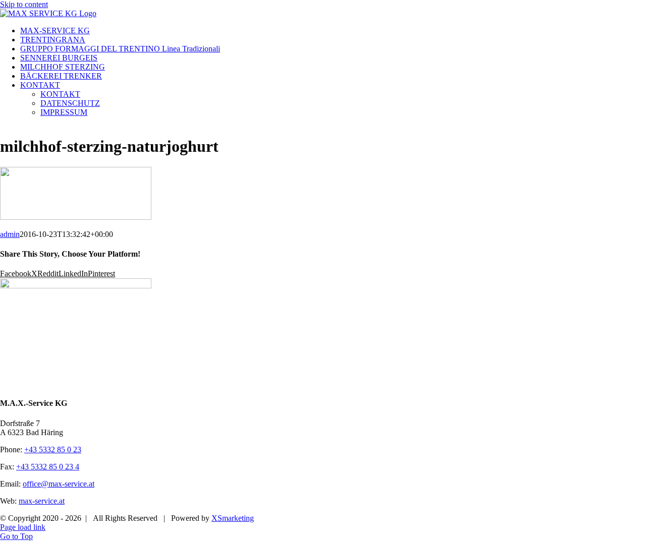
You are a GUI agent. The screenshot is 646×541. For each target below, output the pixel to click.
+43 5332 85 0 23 (52, 449)
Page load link (22, 527)
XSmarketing (232, 518)
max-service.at (42, 501)
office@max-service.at (58, 483)
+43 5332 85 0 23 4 (47, 466)
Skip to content (24, 4)
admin (10, 234)
